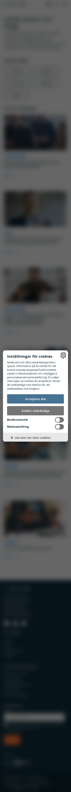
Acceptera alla (35, 399)
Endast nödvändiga (36, 411)
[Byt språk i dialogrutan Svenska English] (63, 355)
